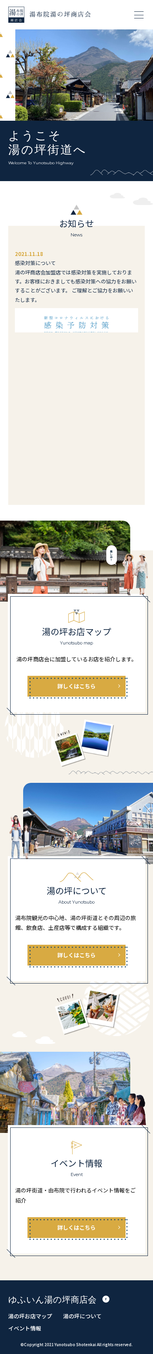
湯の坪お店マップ (30, 1316)
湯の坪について (82, 1316)
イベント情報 (24, 1328)
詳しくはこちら (76, 686)
